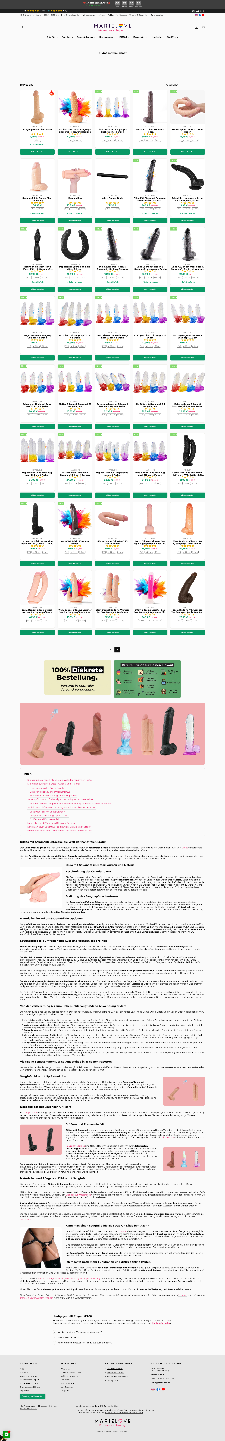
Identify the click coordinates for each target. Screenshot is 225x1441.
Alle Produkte (67, 1387)
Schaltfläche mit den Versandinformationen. (124, 1412)
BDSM (123, 37)
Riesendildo (168, 1137)
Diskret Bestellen (37, 152)
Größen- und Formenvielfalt (45, 819)
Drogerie (139, 37)
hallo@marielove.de (70, 15)
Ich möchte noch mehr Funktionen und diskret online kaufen (59, 830)
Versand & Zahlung (28, 1376)
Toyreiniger (26, 1219)
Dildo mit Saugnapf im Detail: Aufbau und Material (53, 784)
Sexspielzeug (85, 37)
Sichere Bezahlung (115, 1372)
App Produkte (67, 1383)
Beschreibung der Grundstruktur (47, 788)
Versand (182, 1295)
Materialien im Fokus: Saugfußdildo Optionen (53, 795)
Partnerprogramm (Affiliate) (93, 15)
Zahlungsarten (157, 15)
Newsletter (66, 1380)
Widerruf (24, 1372)
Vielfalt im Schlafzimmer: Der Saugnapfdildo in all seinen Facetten (61, 807)
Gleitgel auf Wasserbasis (78, 1195)
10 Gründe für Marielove (30, 15)
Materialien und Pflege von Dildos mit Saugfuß (51, 823)
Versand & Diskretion (138, 15)
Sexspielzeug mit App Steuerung (82, 1278)
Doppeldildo (30, 1112)
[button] (37, 134)
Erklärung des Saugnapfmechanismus (50, 792)
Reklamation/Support (117, 15)
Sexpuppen (106, 37)
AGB (22, 1369)
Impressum (25, 1390)
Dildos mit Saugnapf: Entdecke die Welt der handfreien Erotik (59, 780)
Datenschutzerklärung (30, 1387)
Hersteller (157, 37)
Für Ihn (66, 37)
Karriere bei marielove (71, 1372)
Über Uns (65, 1369)
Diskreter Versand (115, 1368)
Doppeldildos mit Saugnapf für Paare (49, 815)
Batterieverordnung (29, 1383)
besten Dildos (45, 1278)
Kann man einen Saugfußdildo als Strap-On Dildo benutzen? (59, 827)
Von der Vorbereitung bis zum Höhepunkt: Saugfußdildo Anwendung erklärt (70, 803)
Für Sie (51, 37)
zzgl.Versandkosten (28, 1408)
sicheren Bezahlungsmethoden (37, 1298)
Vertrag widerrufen (32, 1396)
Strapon (122, 1231)
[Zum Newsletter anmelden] (11, 1429)
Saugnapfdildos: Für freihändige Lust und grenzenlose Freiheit (60, 799)
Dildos (185, 847)
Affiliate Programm (69, 1376)
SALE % (171, 37)
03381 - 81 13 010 (51, 15)
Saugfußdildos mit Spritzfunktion (47, 812)
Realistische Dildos (75, 1146)
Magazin (65, 1390)
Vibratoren (58, 1278)
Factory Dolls (112, 1381)
